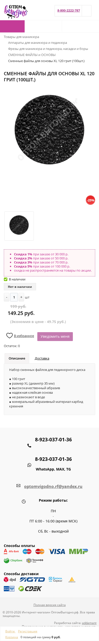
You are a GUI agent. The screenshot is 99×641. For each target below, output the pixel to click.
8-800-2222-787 (68, 10)
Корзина (11, 637)
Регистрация (27, 631)
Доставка (42, 358)
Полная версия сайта (50, 605)
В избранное (24, 335)
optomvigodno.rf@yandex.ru (53, 486)
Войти (10, 631)
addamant (89, 623)
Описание (17, 358)
